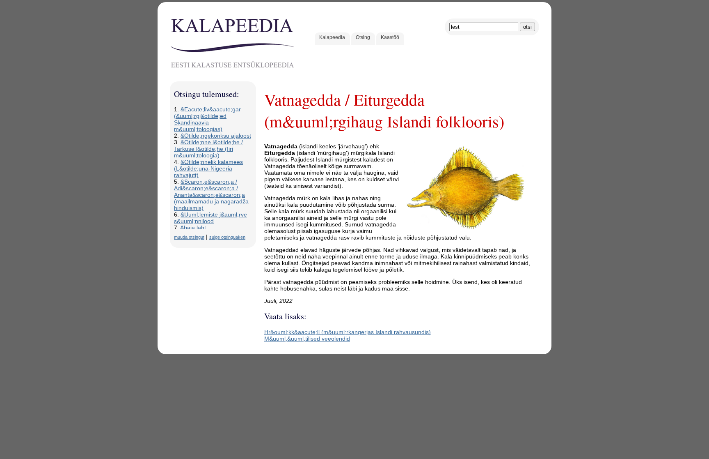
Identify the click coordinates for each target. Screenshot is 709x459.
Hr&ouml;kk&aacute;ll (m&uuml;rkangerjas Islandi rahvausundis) (347, 332)
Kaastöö (390, 37)
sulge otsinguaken (227, 237)
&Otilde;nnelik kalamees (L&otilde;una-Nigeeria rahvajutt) (208, 168)
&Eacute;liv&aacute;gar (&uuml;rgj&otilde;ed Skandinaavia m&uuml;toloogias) (207, 119)
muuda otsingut (189, 237)
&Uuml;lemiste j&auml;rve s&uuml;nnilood (210, 217)
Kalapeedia (332, 37)
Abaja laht (193, 227)
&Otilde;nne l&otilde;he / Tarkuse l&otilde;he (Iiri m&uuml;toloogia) (208, 149)
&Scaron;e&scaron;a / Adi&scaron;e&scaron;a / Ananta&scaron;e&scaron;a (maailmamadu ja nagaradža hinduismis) (211, 194)
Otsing (363, 37)
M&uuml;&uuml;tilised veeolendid (307, 338)
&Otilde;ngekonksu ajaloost (216, 135)
